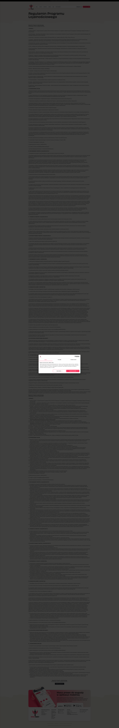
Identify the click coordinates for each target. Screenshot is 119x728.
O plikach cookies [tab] (73, 359)
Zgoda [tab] (46, 359)
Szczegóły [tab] (59, 359)
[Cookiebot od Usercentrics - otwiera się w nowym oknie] (75, 356)
